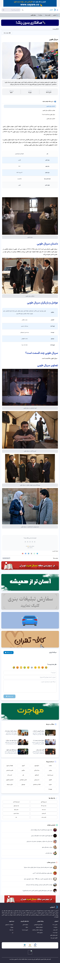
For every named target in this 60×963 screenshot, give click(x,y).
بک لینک (11, 930)
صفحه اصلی (25, 924)
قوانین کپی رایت (53, 938)
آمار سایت (55, 930)
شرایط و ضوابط (39, 927)
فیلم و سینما (47, 15)
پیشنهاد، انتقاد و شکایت (37, 930)
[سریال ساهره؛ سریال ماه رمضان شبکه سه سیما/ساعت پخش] (16, 733)
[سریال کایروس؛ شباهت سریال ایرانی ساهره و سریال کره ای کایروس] (43, 733)
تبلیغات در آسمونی (9, 924)
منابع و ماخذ (40, 932)
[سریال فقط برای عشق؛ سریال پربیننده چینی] (16, 751)
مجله (27, 927)
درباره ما (55, 927)
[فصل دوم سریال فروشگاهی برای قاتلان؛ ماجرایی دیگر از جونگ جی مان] (43, 751)
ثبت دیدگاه (9, 652)
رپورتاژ (12, 927)
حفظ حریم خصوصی (38, 924)
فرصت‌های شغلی (53, 935)
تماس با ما (55, 924)
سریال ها (40, 15)
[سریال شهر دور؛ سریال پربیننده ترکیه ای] (16, 742)
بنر (12, 932)
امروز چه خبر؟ (25, 930)
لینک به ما (55, 932)
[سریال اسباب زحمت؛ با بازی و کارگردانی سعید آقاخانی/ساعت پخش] (43, 742)
